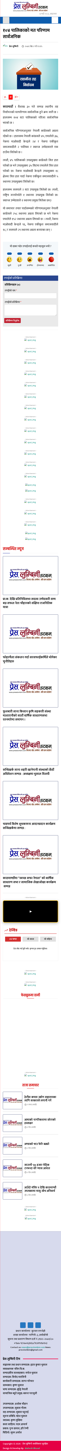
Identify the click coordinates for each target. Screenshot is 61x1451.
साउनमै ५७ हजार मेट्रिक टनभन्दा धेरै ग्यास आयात (37, 1167)
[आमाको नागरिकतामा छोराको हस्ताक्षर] (12, 1123)
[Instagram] (38, 1325)
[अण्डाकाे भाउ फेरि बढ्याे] (12, 1145)
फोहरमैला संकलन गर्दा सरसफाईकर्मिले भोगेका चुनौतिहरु (30, 659)
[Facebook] (23, 1325)
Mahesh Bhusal (32, 1448)
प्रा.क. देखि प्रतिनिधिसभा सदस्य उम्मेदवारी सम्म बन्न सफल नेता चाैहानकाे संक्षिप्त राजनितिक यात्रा (29, 603)
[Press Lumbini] (30, 6)
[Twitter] (30, 1325)
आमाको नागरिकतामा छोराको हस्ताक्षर (40, 1121)
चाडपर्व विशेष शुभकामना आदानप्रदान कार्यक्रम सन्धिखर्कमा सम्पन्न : (29, 826)
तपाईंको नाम (11, 290)
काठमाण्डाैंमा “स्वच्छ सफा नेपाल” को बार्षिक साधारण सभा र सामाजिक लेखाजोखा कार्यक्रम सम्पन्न (29, 882)
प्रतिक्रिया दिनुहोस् (12, 320)
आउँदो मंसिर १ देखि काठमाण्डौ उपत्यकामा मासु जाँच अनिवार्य (40, 1189)
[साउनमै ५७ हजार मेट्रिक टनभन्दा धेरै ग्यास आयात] (12, 1168)
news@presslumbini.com (33, 1347)
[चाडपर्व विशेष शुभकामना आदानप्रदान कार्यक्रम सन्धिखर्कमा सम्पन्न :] (30, 800)
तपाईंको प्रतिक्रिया (13, 302)
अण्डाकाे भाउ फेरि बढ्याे (36, 1144)
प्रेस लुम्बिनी (13, 46)
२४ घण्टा (13, 939)
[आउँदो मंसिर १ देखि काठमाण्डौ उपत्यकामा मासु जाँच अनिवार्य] (12, 1191)
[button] (55, 20)
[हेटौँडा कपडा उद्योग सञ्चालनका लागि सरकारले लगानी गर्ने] (12, 1100)
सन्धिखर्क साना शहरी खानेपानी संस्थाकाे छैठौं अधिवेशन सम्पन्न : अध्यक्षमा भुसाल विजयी (28, 772)
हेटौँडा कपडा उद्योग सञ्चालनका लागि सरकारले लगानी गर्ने (40, 1099)
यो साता (30, 939)
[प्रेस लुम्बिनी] (6, 46)
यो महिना (48, 939)
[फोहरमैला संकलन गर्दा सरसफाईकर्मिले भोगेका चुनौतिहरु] (30, 633)
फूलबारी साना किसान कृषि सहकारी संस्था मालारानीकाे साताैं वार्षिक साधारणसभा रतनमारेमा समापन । (27, 715)
